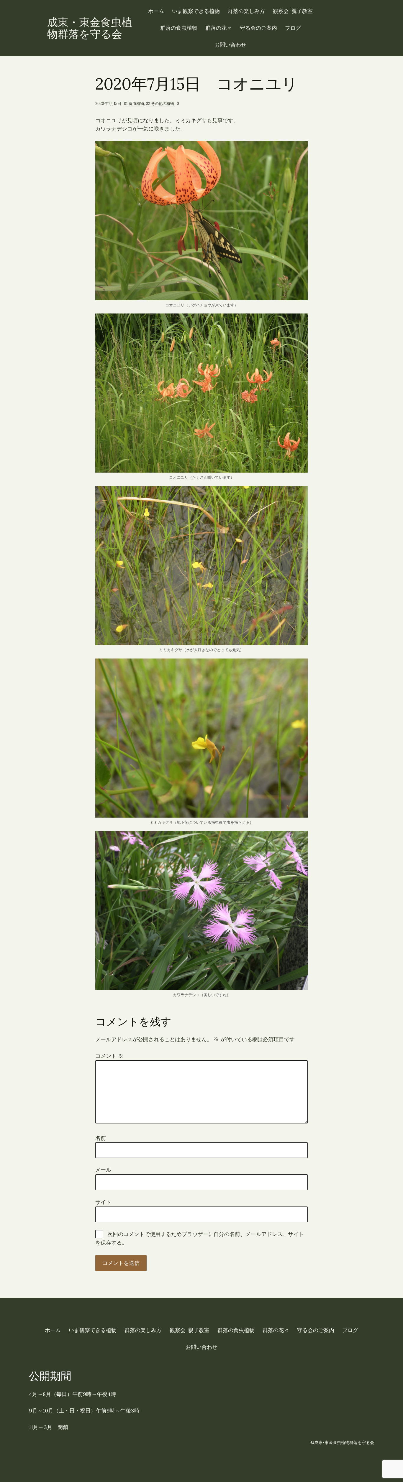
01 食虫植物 (134, 103)
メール (103, 1169)
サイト (103, 1202)
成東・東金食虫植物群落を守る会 (89, 28)
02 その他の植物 (160, 103)
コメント (109, 1055)
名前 (100, 1138)
